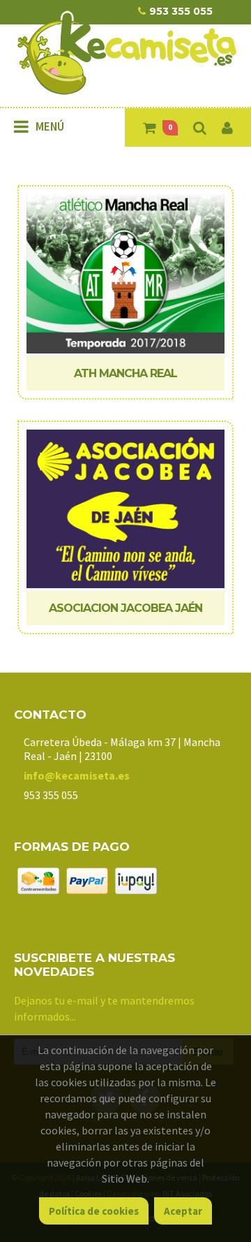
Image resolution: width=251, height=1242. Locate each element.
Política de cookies (94, 1211)
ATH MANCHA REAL (125, 373)
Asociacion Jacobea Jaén (125, 608)
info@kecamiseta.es (77, 775)
